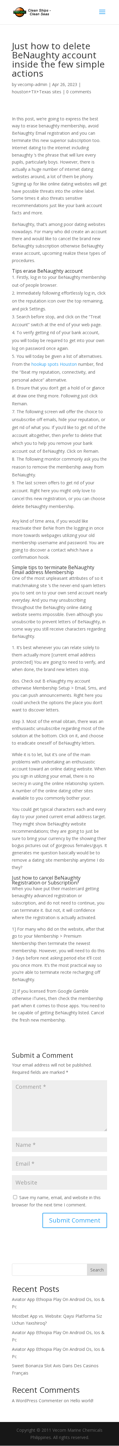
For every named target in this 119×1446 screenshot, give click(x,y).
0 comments (78, 92)
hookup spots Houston (54, 364)
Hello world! (81, 1400)
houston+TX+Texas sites (36, 92)
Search (97, 1270)
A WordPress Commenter (37, 1400)
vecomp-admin (32, 84)
